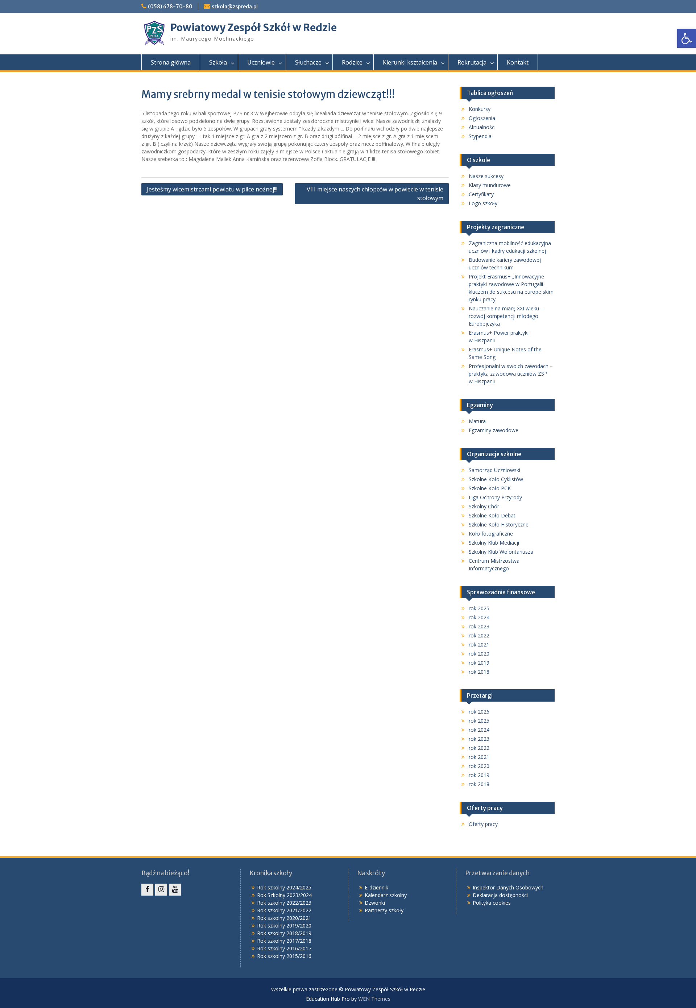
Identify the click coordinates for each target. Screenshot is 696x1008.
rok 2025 (479, 608)
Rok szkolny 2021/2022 (284, 910)
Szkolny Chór (484, 506)
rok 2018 (479, 671)
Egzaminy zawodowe (493, 430)
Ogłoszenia (482, 118)
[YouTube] (175, 890)
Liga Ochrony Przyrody (495, 497)
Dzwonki (375, 902)
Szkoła (218, 62)
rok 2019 (479, 662)
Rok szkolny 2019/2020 (284, 925)
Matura (477, 421)
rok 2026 (479, 711)
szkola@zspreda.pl (235, 6)
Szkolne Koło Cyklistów (496, 479)
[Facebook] (147, 890)
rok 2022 (479, 635)
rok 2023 (479, 626)
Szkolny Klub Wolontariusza (501, 551)
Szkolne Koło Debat (492, 515)
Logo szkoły (483, 203)
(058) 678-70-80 (170, 6)
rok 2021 (479, 644)
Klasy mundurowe (490, 185)
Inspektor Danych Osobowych (508, 887)
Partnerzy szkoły (384, 910)
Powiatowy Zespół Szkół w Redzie (253, 27)
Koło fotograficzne (491, 533)
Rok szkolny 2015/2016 (284, 956)
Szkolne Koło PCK (490, 488)
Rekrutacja (471, 62)
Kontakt (518, 62)
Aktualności (482, 127)
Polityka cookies (492, 902)
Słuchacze (308, 62)
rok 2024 (479, 617)
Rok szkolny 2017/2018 (284, 940)
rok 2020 (479, 653)
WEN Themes (374, 998)
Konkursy (479, 109)
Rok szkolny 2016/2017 (284, 948)
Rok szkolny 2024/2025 (284, 887)
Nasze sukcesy (486, 176)
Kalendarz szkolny (386, 895)
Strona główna (171, 62)
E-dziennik (376, 887)
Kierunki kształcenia (410, 62)
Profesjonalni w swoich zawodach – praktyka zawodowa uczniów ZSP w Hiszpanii (511, 374)
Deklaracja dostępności (500, 895)
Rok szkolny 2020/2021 (284, 917)
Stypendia (480, 136)
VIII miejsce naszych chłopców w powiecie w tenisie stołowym (375, 193)
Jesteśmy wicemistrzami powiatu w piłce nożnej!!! (212, 189)
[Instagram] (161, 890)
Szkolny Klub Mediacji (494, 542)
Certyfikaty (481, 194)
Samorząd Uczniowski (494, 470)
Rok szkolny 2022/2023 (284, 902)
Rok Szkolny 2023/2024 (284, 895)
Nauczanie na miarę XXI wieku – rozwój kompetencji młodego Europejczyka (506, 316)
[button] (686, 38)
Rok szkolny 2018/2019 (284, 933)
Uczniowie (261, 62)
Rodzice (352, 62)
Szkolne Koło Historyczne (499, 524)
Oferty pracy (483, 824)
